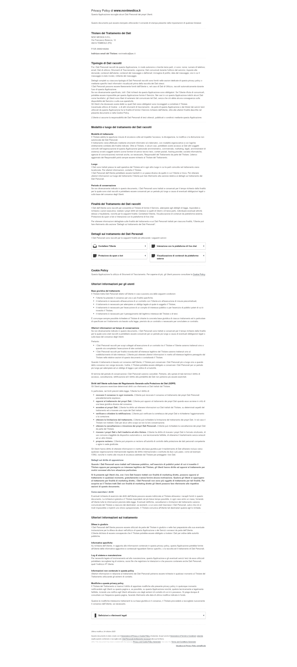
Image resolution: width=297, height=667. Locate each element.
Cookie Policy (199, 274)
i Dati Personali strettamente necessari (136, 638)
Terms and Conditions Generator (183, 641)
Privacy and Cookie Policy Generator (147, 641)
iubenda (200, 636)
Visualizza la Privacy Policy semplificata (191, 646)
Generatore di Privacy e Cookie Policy (135, 636)
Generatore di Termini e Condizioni (183, 636)
